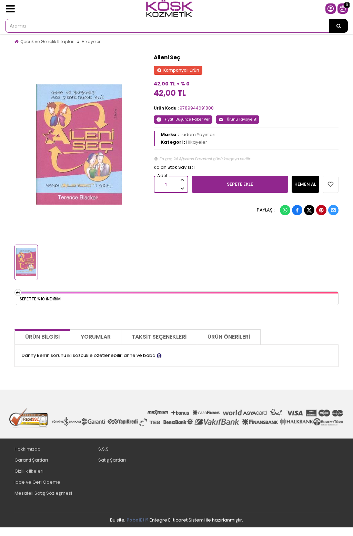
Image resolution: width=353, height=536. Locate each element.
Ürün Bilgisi (42, 337)
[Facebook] (297, 210)
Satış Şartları (112, 460)
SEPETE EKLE (240, 184)
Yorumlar (96, 337)
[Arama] (338, 26)
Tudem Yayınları (197, 134)
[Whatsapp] (285, 210)
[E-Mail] (333, 210)
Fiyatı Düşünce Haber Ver (187, 119)
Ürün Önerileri (229, 337)
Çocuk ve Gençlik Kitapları (47, 41)
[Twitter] (309, 210)
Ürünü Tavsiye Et (241, 119)
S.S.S (103, 449)
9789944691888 (197, 108)
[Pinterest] (321, 210)
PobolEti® (138, 520)
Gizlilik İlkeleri (28, 471)
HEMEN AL (305, 184)
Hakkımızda (27, 449)
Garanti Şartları (31, 460)
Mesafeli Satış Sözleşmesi (43, 493)
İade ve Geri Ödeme (37, 482)
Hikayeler (91, 41)
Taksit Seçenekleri (159, 337)
